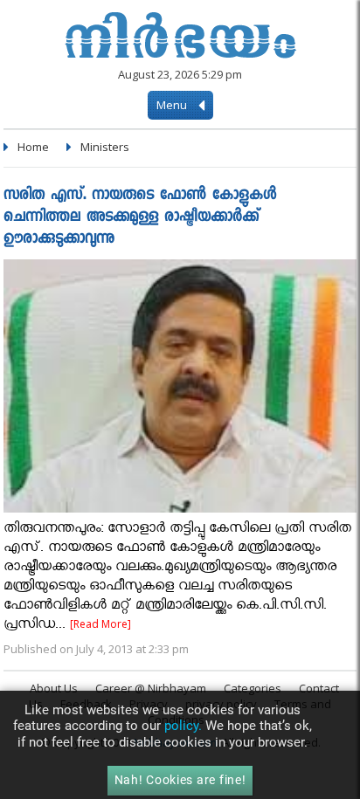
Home (33, 147)
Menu (173, 105)
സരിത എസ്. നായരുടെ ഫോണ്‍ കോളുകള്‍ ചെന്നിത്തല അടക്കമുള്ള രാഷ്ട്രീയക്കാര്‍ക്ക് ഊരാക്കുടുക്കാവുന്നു (139, 218)
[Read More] (100, 623)
